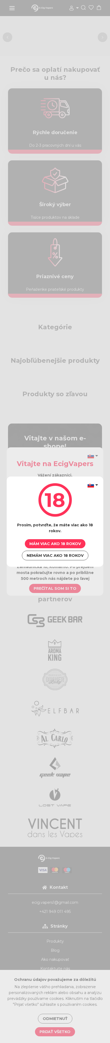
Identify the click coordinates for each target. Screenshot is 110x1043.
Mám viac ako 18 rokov (55, 543)
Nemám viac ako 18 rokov (55, 555)
